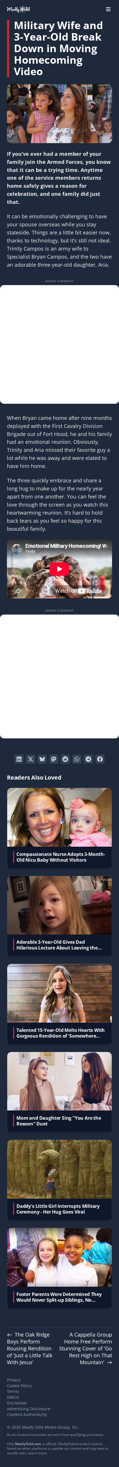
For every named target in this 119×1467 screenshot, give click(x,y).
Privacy (14, 1380)
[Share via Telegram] (88, 759)
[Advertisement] (59, 344)
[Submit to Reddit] (65, 759)
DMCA (13, 1397)
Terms (13, 1391)
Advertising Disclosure (28, 1408)
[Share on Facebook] (100, 759)
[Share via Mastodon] (53, 759)
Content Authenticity (27, 1414)
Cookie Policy (19, 1385)
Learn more (37, 1453)
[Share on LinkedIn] (19, 759)
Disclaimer (17, 1403)
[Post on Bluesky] (42, 759)
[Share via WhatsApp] (76, 759)
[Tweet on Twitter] (30, 759)
